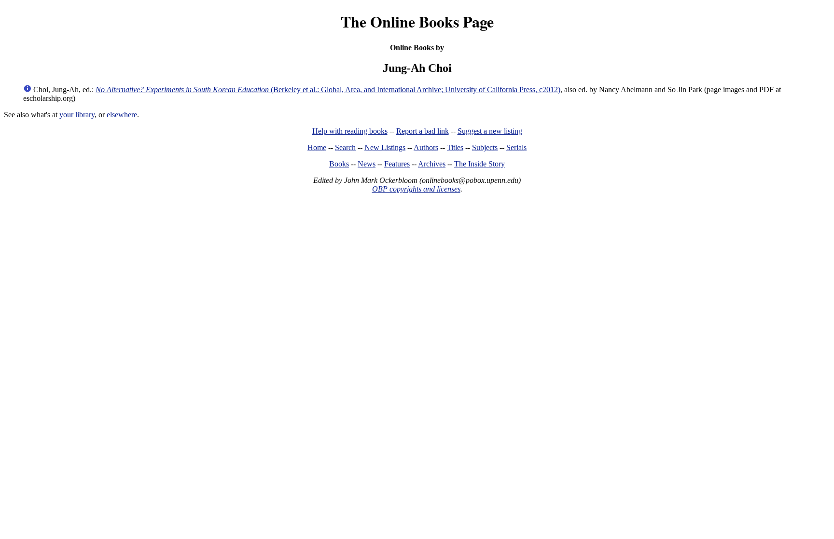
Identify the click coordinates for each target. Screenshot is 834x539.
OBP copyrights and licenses (416, 189)
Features (397, 164)
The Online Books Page (417, 21)
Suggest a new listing (490, 131)
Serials (516, 147)
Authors (426, 147)
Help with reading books (350, 131)
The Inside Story (479, 164)
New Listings (384, 147)
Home (316, 147)
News (366, 164)
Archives (431, 164)
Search (345, 147)
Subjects (485, 147)
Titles (455, 147)
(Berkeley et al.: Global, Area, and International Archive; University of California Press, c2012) (328, 89)
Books (339, 164)
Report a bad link (422, 131)
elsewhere (122, 115)
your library (77, 115)
